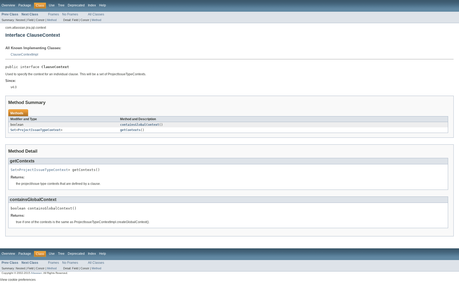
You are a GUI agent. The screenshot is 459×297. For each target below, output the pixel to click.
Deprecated (76, 5)
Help (102, 5)
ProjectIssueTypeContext (39, 130)
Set (13, 130)
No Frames (70, 14)
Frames (53, 14)
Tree (61, 5)
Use (52, 5)
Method (52, 20)
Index (92, 5)
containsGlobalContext (139, 125)
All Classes (96, 14)
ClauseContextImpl (24, 54)
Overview (8, 5)
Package (24, 5)
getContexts (130, 130)
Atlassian (36, 272)
